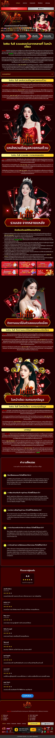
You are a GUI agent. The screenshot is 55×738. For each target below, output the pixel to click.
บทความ (25, 3)
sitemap (47, 3)
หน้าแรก (18, 3)
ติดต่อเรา (40, 3)
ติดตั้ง (33, 729)
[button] (52, 74)
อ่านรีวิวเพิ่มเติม (27, 696)
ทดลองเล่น (32, 3)
